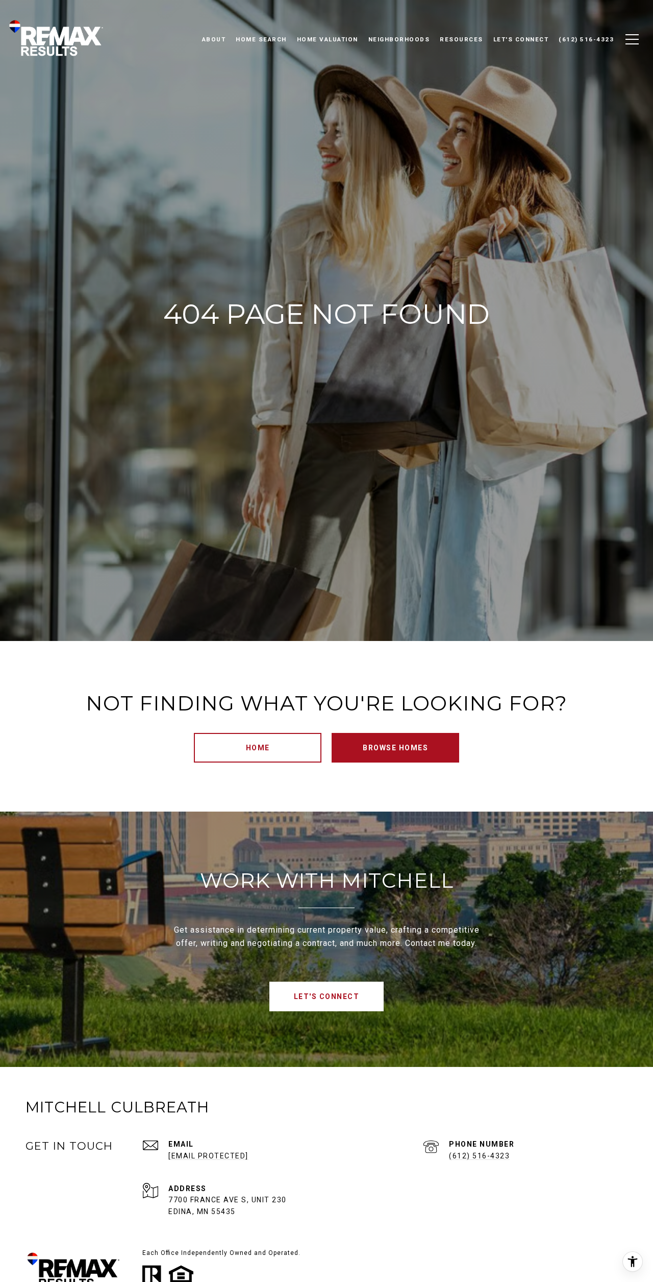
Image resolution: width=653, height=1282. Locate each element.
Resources (461, 39)
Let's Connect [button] (327, 996)
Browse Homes (395, 748)
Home (258, 748)
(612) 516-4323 (479, 1156)
